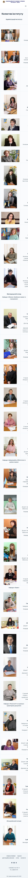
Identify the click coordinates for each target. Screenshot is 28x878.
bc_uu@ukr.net (14, 869)
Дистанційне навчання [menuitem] (8, 858)
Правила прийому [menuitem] (11, 856)
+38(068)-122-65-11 (14, 868)
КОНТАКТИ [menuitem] (23, 858)
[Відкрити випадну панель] (25, 6)
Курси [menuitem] (17, 858)
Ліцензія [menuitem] (19, 856)
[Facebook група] (16, 862)
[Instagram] (14, 862)
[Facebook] (11, 862)
